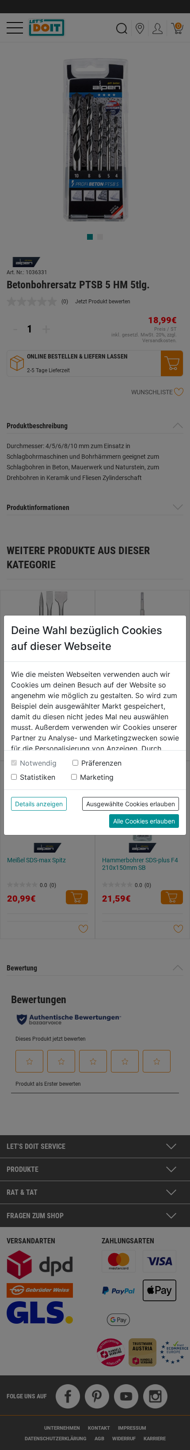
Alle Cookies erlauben (144, 821)
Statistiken (37, 777)
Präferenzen (101, 763)
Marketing (97, 777)
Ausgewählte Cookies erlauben (130, 804)
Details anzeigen (39, 804)
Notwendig (38, 763)
